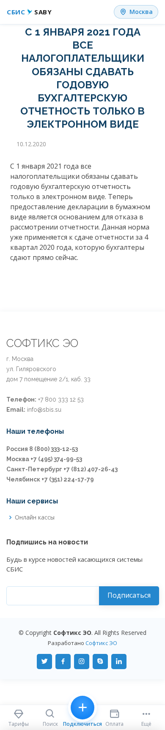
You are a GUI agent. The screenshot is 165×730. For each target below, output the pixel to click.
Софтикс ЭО (101, 643)
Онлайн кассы (35, 517)
